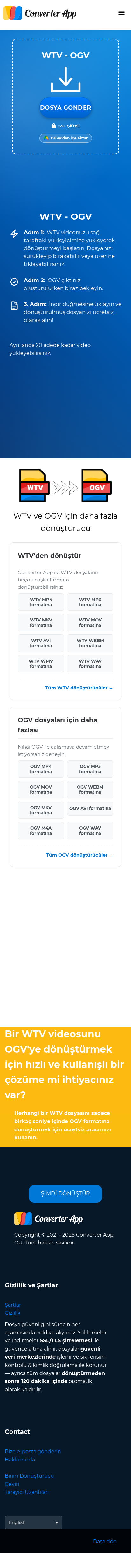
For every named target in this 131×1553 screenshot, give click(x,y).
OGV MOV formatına (41, 789)
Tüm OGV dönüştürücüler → (79, 855)
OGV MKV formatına (41, 810)
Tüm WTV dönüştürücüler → (79, 688)
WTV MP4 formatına (41, 602)
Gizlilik (13, 1313)
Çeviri (12, 1484)
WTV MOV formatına (90, 622)
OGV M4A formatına (41, 830)
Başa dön (105, 1541)
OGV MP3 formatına (90, 769)
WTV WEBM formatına (90, 643)
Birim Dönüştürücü (29, 1476)
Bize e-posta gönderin (33, 1451)
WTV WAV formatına (90, 664)
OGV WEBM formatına (90, 789)
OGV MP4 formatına (41, 769)
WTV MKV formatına (41, 622)
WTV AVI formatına (41, 643)
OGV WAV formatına (90, 830)
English (17, 1522)
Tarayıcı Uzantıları (27, 1492)
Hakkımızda (20, 1460)
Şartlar (13, 1305)
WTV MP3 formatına (90, 602)
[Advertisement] (65, 948)
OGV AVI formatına (90, 808)
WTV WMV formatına (41, 664)
